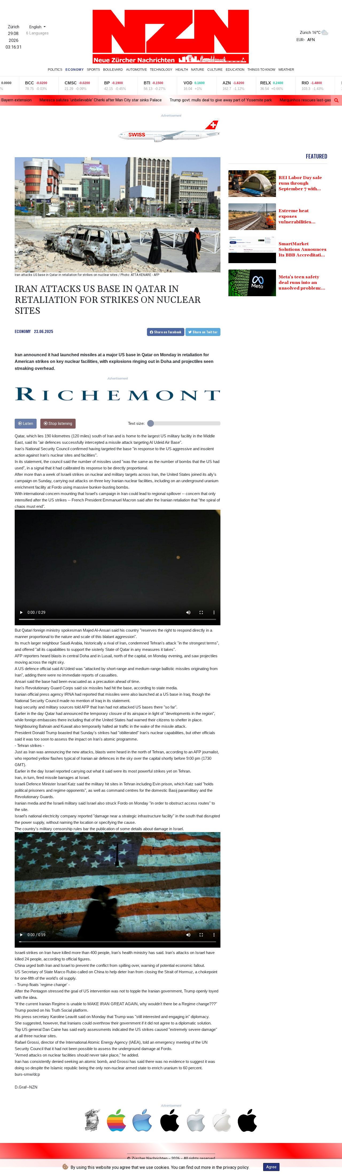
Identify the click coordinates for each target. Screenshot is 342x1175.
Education (235, 70)
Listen (27, 423)
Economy (74, 70)
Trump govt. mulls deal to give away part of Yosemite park (137, 100)
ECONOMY (23, 331)
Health (182, 70)
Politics (55, 70)
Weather (286, 70)
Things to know (261, 70)
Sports (93, 70)
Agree (271, 1167)
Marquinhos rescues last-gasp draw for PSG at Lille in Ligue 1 (250, 100)
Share (167, 332)
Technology (161, 70)
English (35, 27)
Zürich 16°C (310, 32)
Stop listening (60, 423)
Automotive (136, 70)
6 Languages (37, 33)
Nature (197, 70)
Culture (215, 70)
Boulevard (113, 70)
